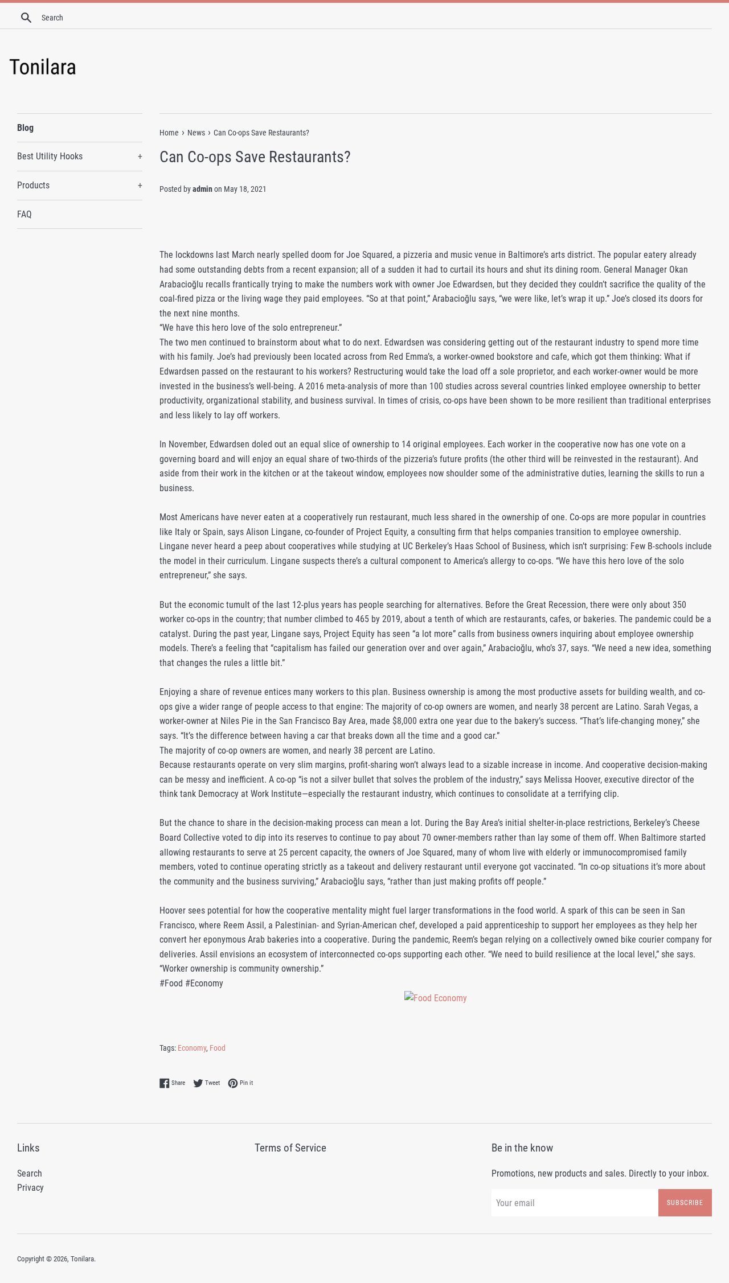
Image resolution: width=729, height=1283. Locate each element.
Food (218, 1047)
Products (79, 185)
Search (29, 1173)
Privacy (30, 1187)
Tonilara (82, 1259)
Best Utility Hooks (79, 156)
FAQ (24, 214)
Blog (25, 127)
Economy (192, 1047)
